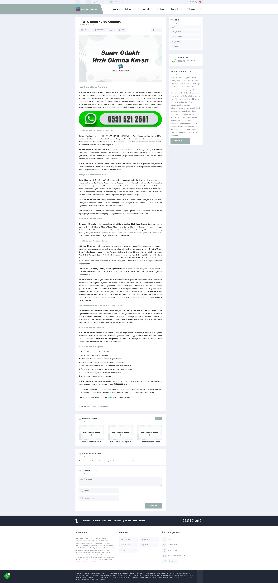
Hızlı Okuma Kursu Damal (91, 442)
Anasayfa (83, 24)
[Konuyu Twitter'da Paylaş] (156, 30)
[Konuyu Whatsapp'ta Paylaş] (159, 30)
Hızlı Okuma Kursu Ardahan (97, 407)
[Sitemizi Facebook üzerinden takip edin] (190, 2)
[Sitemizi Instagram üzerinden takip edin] (193, 2)
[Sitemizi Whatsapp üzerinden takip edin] (196, 2)
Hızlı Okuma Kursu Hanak (120, 442)
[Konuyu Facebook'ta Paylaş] (154, 30)
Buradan (111, 397)
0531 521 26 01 (118, 2)
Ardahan (91, 24)
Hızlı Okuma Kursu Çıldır (149, 442)
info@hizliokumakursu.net (100, 2)
